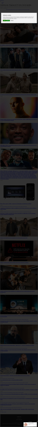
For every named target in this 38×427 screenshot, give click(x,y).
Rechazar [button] (8, 20)
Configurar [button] (12, 20)
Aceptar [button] (5, 20)
